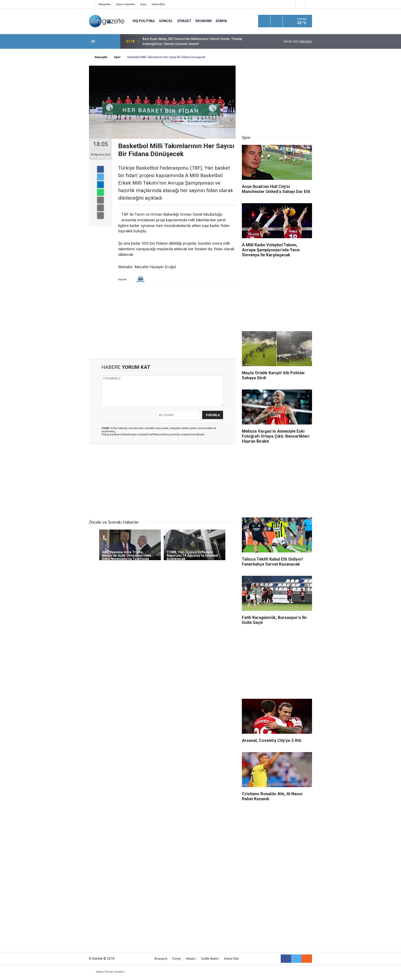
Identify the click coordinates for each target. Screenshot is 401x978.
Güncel (166, 21)
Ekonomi (203, 21)
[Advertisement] (54, 121)
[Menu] (264, 21)
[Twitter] (100, 177)
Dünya (221, 21)
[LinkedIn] (100, 184)
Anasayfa (160, 958)
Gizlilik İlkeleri (210, 958)
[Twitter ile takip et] (296, 958)
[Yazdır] (100, 207)
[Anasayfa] (91, 4)
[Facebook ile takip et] (286, 958)
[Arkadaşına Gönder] (100, 200)
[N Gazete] (106, 21)
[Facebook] (100, 169)
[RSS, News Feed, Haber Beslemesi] (307, 958)
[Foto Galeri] (309, 4)
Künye (177, 958)
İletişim (191, 958)
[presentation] (104, 41)
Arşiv (143, 4)
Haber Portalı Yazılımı (110, 971)
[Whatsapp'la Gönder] (100, 192)
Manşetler (105, 4)
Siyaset (184, 21)
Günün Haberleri (125, 4)
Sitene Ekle (158, 4)
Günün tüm (297, 41)
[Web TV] (299, 4)
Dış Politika (144, 21)
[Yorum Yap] (100, 215)
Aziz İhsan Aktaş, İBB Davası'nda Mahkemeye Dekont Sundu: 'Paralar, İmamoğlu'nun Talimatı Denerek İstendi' (192, 41)
